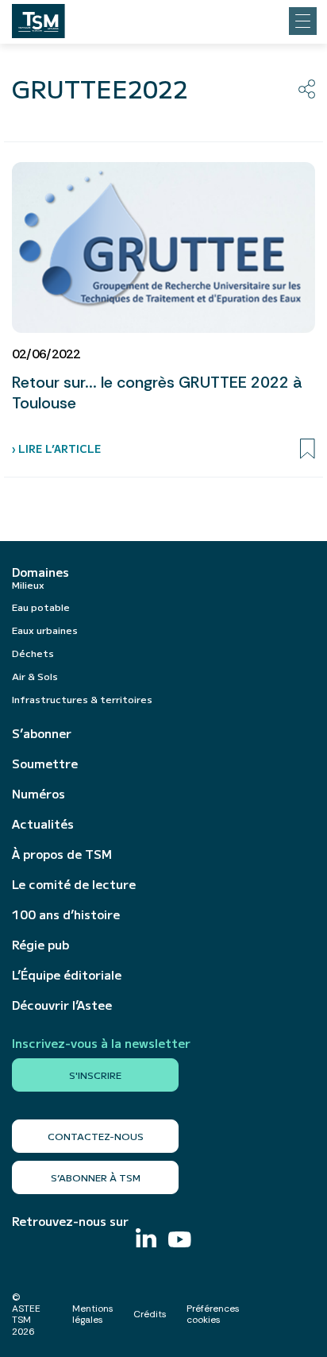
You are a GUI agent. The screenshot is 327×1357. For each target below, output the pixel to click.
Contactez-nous (96, 1135)
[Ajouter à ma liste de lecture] (307, 449)
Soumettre (45, 763)
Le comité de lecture (74, 884)
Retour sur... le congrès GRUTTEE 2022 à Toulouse (157, 392)
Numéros (38, 794)
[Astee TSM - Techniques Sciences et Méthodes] (38, 16)
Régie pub (40, 945)
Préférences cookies (213, 1314)
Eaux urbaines (45, 629)
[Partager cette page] (306, 89)
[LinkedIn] (146, 1239)
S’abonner (41, 733)
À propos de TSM (62, 854)
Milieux (28, 584)
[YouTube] (179, 1241)
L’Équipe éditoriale (66, 975)
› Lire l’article (56, 448)
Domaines (40, 572)
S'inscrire (95, 1074)
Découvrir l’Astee (62, 1005)
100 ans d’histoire (66, 914)
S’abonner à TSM (95, 1177)
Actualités (43, 824)
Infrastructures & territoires (82, 699)
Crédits (150, 1314)
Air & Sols (35, 675)
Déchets (33, 652)
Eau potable (41, 606)
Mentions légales (92, 1314)
